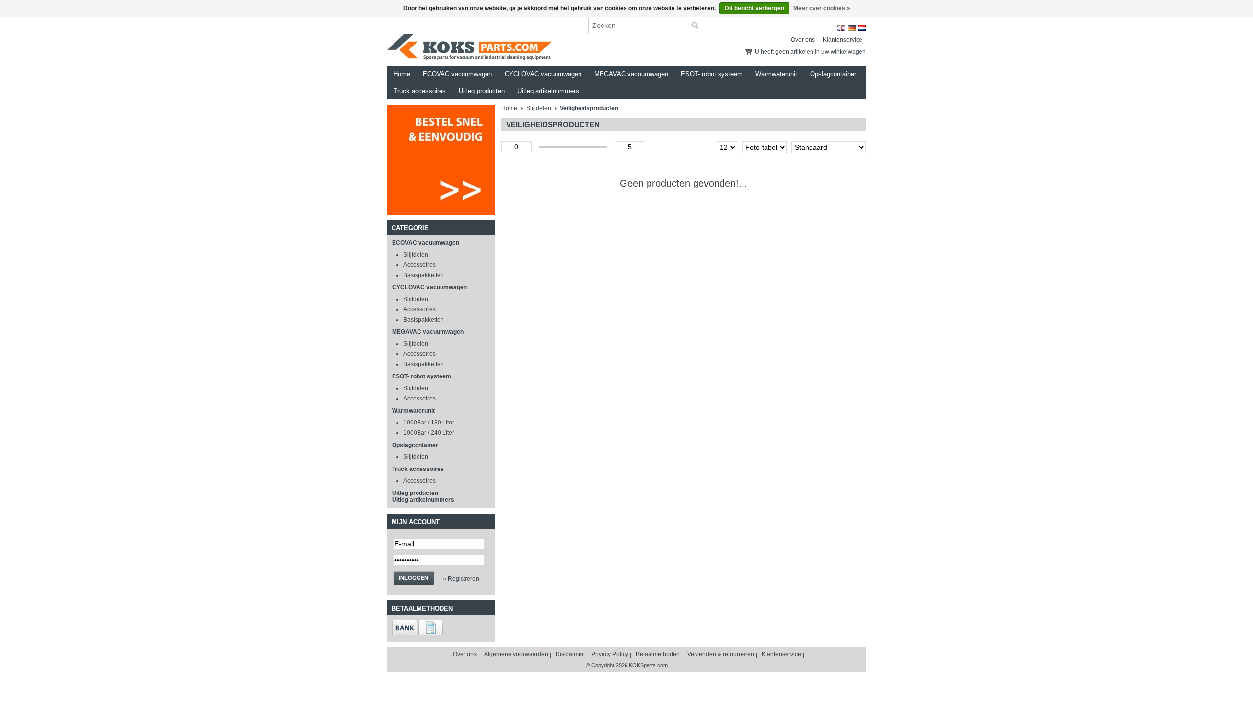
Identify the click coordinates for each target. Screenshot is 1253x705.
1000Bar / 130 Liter (428, 422)
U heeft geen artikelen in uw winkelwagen (810, 51)
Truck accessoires (420, 90)
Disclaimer (570, 654)
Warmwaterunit (776, 74)
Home (402, 74)
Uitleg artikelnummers (548, 90)
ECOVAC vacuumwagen (457, 74)
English (841, 28)
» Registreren (461, 578)
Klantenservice (842, 39)
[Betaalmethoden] (404, 633)
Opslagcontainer (833, 74)
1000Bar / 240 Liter (428, 432)
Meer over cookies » (821, 8)
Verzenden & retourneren (720, 654)
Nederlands (862, 28)
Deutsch (852, 28)
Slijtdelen (415, 254)
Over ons (803, 39)
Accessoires (419, 264)
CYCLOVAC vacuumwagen (543, 74)
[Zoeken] (695, 25)
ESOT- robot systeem (712, 74)
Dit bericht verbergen (754, 8)
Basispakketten (423, 275)
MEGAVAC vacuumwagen (631, 74)
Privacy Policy (609, 654)
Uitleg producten (482, 90)
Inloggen (413, 578)
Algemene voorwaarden (516, 654)
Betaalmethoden (658, 654)
